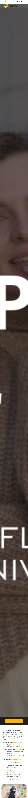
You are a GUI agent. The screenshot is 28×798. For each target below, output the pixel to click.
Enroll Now (14, 721)
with (11, 2)
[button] (26, 6)
